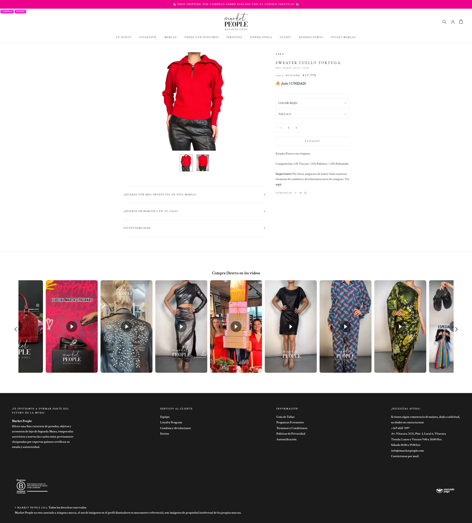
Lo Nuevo (124, 37)
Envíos (164, 434)
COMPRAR (7, 11)
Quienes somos (311, 37)
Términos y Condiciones (291, 428)
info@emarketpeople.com (407, 451)
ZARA (280, 54)
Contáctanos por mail (405, 456)
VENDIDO (312, 141)
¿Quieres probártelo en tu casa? (151, 211)
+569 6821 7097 (400, 428)
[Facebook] (296, 193)
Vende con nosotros (201, 37)
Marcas (170, 37)
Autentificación (286, 439)
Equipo (164, 417)
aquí (278, 184)
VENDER (20, 11)
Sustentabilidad (137, 228)
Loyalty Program (171, 422)
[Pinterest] (305, 193)
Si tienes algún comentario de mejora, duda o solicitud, (425, 417)
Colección (148, 37)
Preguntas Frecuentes (290, 422)
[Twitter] (300, 193)
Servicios (234, 37)
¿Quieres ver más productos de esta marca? (160, 194)
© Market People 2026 (31, 507)
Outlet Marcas (343, 37)
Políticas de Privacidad (290, 434)
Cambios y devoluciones (175, 428)
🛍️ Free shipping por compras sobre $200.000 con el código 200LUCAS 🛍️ (236, 4)
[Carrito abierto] (461, 21)
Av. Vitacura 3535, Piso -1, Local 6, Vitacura (418, 434)
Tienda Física (261, 37)
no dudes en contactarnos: (407, 422)
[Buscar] (444, 21)
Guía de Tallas (285, 417)
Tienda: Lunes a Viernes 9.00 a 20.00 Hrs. (416, 439)
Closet (285, 37)
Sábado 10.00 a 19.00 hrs (405, 445)
